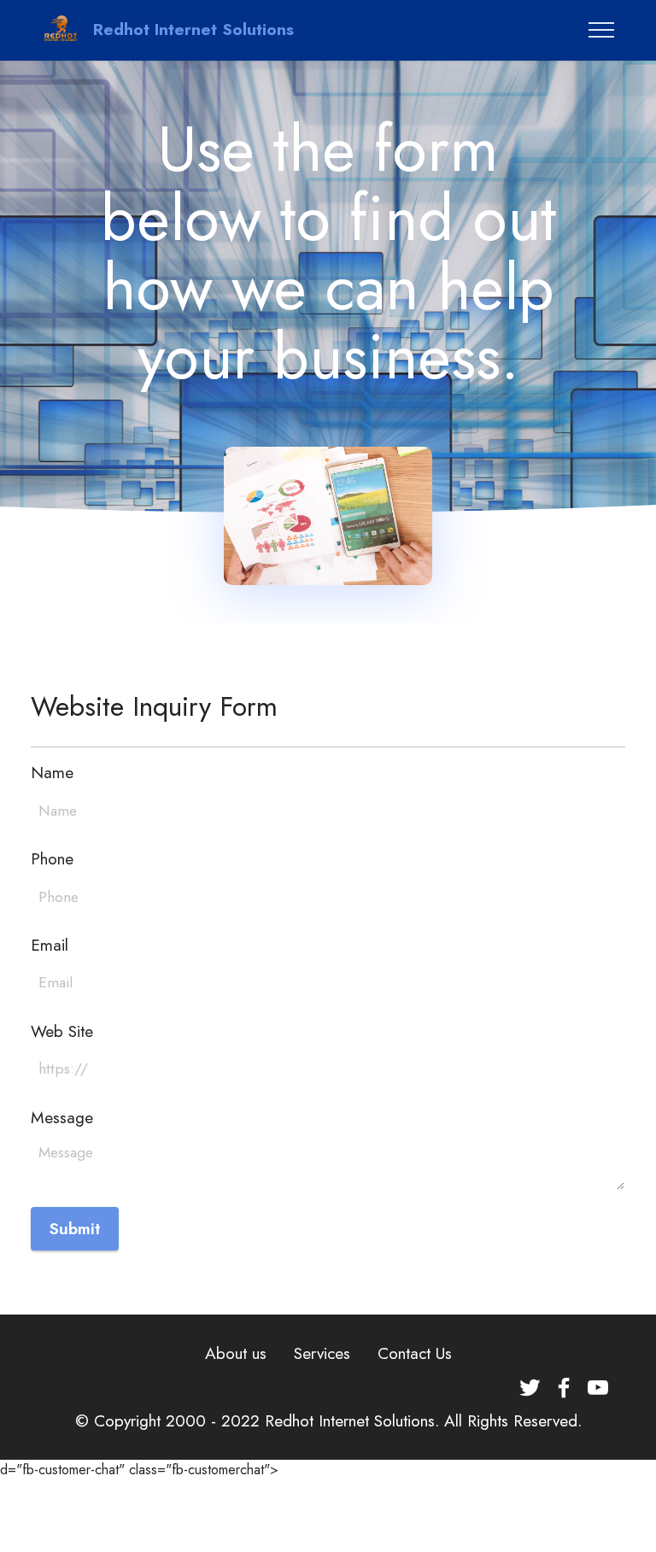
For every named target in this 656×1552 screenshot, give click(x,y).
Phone (52, 858)
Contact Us (415, 1353)
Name (52, 772)
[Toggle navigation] (602, 29)
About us (235, 1353)
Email (49, 945)
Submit (75, 1228)
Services (322, 1353)
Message (62, 1117)
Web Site (62, 1031)
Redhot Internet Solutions (193, 29)
